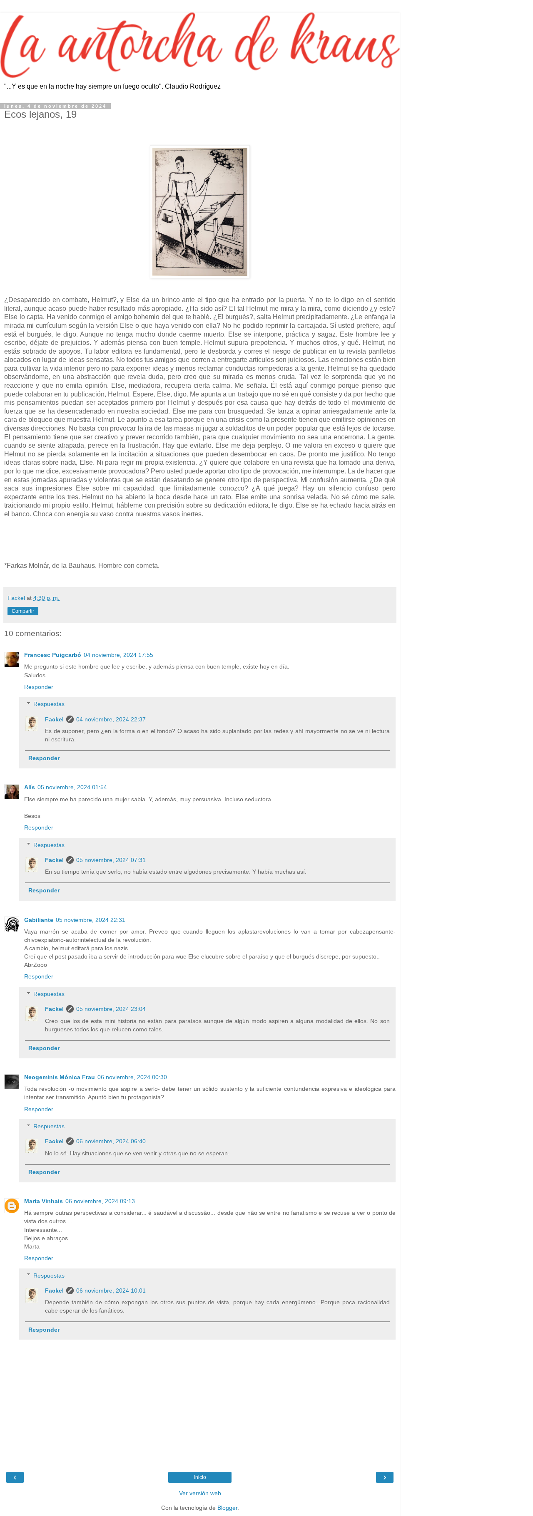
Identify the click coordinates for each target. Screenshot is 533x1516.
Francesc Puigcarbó (52, 654)
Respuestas (49, 704)
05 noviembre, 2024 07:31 (111, 860)
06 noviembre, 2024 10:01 (111, 1290)
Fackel (54, 719)
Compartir (23, 611)
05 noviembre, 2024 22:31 (90, 920)
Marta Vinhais (43, 1201)
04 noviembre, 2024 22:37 (111, 719)
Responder (38, 687)
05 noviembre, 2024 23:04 (111, 1009)
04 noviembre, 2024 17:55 (118, 654)
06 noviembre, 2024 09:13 (100, 1201)
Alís (29, 787)
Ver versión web (200, 1493)
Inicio (200, 1477)
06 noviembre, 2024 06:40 (111, 1141)
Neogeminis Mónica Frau (59, 1077)
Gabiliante (38, 920)
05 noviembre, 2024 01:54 (72, 787)
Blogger (227, 1507)
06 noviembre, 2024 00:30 (132, 1077)
